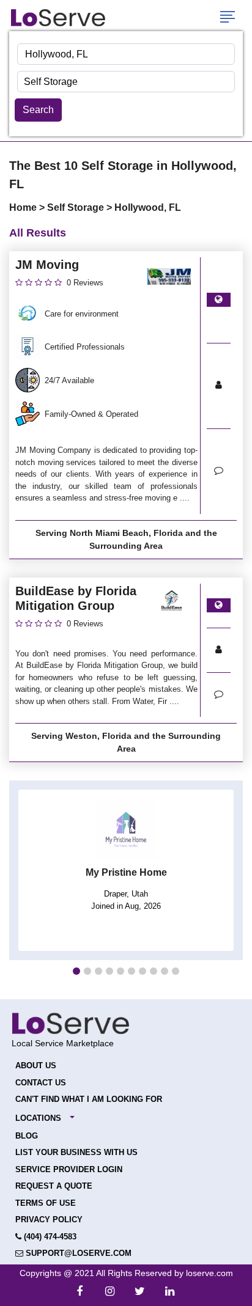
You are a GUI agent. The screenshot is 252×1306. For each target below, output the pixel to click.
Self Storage (76, 207)
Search (38, 110)
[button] (76, 971)
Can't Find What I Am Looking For (88, 1099)
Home (24, 207)
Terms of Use (45, 1203)
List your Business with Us (76, 1152)
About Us (35, 1065)
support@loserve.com (77, 1253)
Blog (26, 1135)
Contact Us (40, 1082)
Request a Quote (53, 1185)
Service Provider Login (68, 1169)
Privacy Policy (49, 1219)
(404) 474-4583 (48, 1236)
